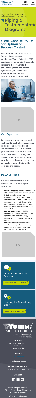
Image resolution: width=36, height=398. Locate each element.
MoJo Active (22, 396)
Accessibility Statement (18, 392)
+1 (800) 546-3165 (18, 356)
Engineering (19, 14)
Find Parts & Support (14, 311)
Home (3, 14)
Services (10, 14)
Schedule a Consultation (15, 283)
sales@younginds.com (18, 361)
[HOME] (18, 330)
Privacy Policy (10, 390)
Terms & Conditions (24, 390)
